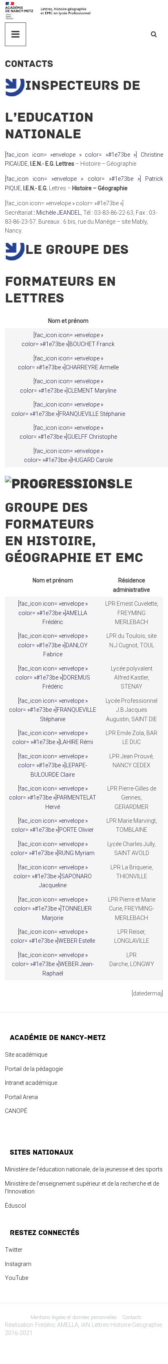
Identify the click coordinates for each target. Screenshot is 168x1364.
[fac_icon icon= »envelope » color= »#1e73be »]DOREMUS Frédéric (52, 677)
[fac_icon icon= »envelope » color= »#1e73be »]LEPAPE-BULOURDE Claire (53, 765)
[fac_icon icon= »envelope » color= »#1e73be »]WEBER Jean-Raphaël (53, 964)
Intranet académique (31, 1083)
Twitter (13, 1249)
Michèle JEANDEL (58, 212)
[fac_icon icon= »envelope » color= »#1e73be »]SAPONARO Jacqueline (52, 876)
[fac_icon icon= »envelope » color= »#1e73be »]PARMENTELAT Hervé (52, 797)
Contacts (131, 1317)
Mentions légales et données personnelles (74, 1317)
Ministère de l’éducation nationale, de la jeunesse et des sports (84, 1169)
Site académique (26, 1054)
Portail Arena (21, 1097)
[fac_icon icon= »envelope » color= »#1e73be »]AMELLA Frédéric (53, 612)
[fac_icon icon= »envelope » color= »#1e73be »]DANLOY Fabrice (53, 645)
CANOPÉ (16, 1111)
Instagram (18, 1264)
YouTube (16, 1278)
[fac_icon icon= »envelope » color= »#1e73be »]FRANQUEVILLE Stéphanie (52, 710)
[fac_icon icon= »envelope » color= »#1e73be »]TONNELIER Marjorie (53, 908)
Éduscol (15, 1205)
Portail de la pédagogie (34, 1069)
